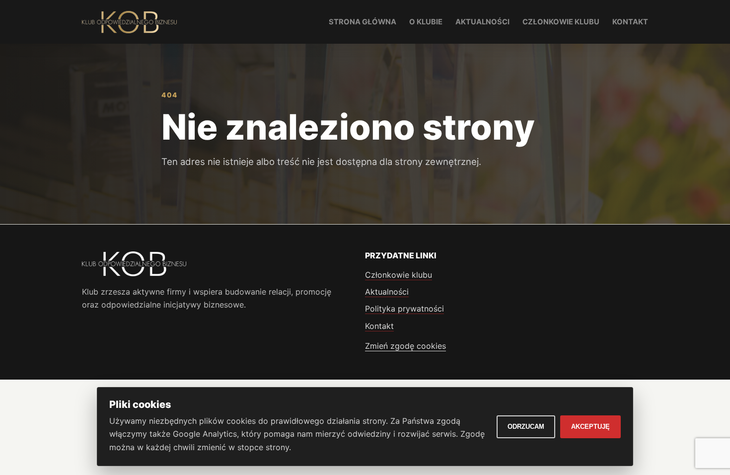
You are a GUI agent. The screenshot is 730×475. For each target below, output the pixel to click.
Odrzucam (526, 426)
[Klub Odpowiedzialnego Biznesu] (129, 22)
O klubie (425, 21)
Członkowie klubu (560, 21)
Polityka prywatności (404, 309)
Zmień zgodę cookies (405, 346)
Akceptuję (590, 426)
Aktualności (482, 21)
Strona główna (362, 21)
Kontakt (630, 21)
